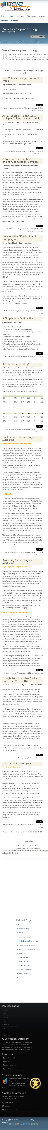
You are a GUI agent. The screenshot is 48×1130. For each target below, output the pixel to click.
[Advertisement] (24, 892)
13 (38, 832)
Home (5, 1010)
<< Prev (11, 832)
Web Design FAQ (10, 1058)
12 (36, 832)
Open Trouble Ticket (11, 1065)
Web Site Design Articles (16, 108)
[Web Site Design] (12, 16)
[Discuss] (42, 16)
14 (41, 832)
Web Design (13, 758)
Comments (40, 110)
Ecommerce (6, 1035)
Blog (4, 1021)
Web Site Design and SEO (19, 229)
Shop (4, 1013)
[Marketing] (31, 16)
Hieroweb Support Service (12, 1109)
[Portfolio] (4, 20)
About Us (6, 1024)
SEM (13, 673)
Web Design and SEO (16, 429)
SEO (4, 1028)
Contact (5, 1032)
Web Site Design (11, 85)
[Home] (4, 16)
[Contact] (14, 20)
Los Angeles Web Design (16, 552)
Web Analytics (9, 1068)
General (7, 1106)
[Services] (20, 16)
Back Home (29, 841)
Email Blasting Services (16, 311)
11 (33, 832)
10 (31, 832)
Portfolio (5, 1017)
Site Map (7, 1061)
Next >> (23, 834)
